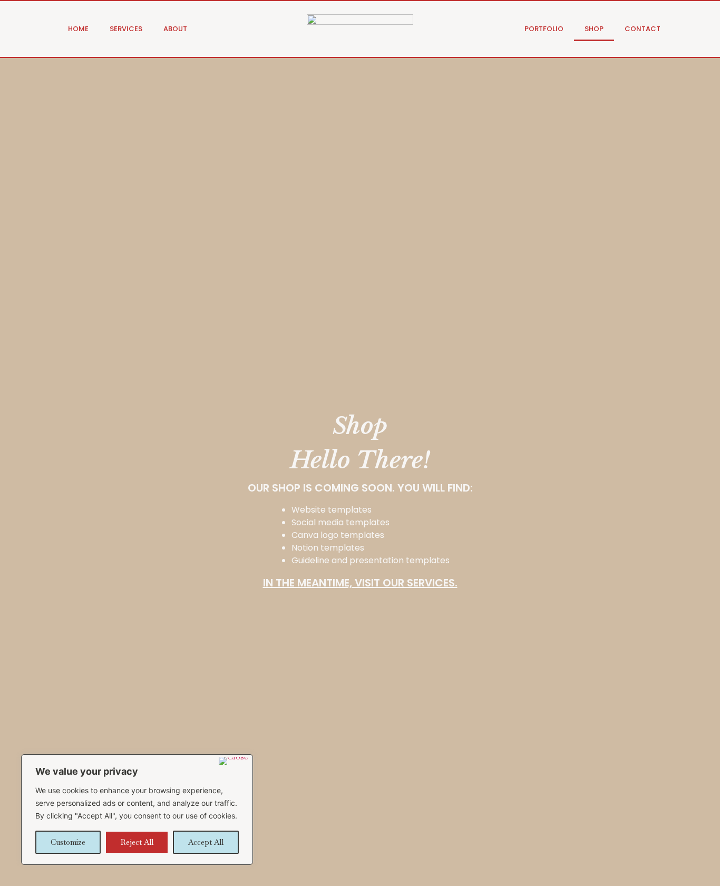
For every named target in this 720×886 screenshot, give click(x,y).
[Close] (233, 761)
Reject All (137, 842)
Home (78, 29)
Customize (68, 842)
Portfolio (543, 29)
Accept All (205, 842)
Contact (642, 29)
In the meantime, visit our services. (360, 582)
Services (126, 29)
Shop (594, 29)
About (175, 29)
